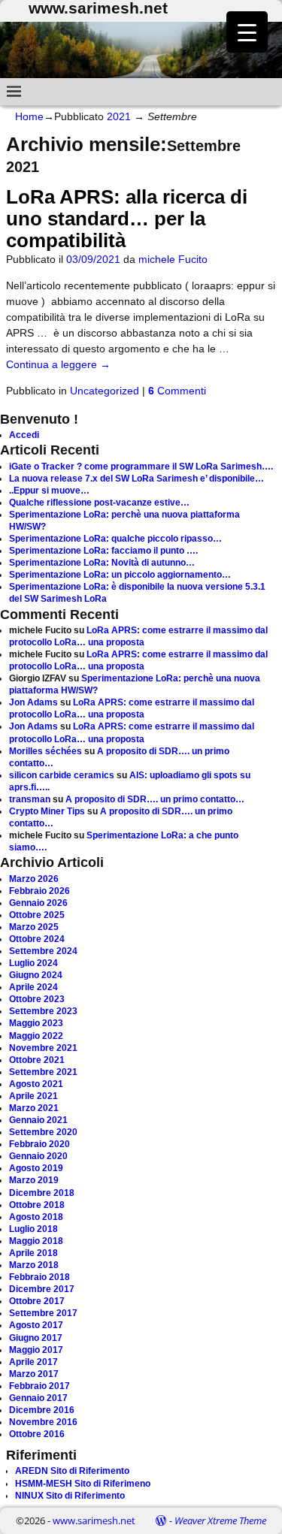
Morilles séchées (45, 751)
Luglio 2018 (33, 1229)
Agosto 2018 (36, 1217)
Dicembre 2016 (41, 1410)
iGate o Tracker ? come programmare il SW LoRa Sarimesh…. (141, 466)
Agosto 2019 (36, 1168)
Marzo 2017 (34, 1374)
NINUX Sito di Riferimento (70, 1495)
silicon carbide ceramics (61, 775)
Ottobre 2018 (37, 1205)
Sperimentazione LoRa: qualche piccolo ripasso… (115, 538)
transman (29, 799)
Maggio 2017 (36, 1350)
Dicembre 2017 (41, 1289)
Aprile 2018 (33, 1253)
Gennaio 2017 (38, 1398)
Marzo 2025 (34, 927)
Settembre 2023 (43, 1011)
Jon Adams (33, 702)
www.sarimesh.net (94, 1520)
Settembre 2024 (43, 951)
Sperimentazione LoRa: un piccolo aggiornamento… (120, 574)
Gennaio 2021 (38, 1120)
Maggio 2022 (36, 1036)
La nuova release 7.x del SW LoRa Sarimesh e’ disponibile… (136, 478)
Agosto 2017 (36, 1325)
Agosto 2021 (36, 1084)
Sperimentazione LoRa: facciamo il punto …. (103, 550)
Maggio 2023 (36, 1023)
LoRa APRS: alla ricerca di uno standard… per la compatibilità (126, 219)
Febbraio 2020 (39, 1144)
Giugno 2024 (35, 975)
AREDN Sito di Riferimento (72, 1471)
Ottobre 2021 (37, 1060)
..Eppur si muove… (49, 490)
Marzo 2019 (34, 1180)
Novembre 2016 (43, 1422)
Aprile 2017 (33, 1362)
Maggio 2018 (36, 1241)
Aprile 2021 (33, 1096)
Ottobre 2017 (37, 1301)
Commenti (177, 391)
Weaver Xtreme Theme (220, 1520)
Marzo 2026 (34, 879)
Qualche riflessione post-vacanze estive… (99, 502)
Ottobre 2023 (37, 999)
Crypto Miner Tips (47, 811)
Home (29, 116)
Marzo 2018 (34, 1265)
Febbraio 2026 (39, 891)
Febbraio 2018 (39, 1277)
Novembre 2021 (43, 1048)
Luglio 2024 (33, 963)
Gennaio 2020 (38, 1156)
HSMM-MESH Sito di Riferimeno (82, 1483)
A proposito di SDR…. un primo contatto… (154, 799)
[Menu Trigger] (247, 32)
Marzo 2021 (34, 1108)
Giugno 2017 (35, 1338)
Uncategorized (104, 391)
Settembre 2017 (43, 1313)
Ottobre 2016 (37, 1434)
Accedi (24, 435)
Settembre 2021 (43, 1072)
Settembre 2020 (43, 1132)
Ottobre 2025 (37, 915)
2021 (119, 116)
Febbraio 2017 (39, 1386)
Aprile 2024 (33, 987)
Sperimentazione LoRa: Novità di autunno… (102, 562)
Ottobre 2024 (37, 939)
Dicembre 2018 (41, 1193)
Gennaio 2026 (38, 903)
